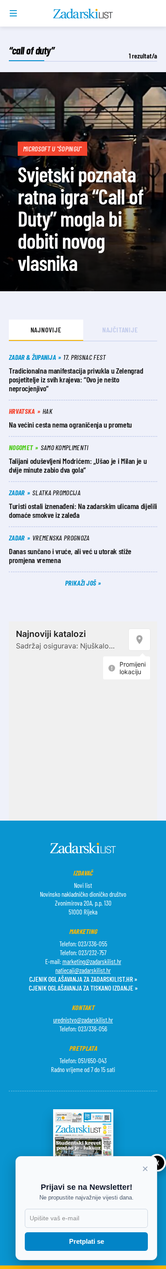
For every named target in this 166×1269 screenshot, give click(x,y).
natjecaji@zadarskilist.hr (83, 970)
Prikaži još (81, 583)
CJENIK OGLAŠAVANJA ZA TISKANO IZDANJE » (83, 988)
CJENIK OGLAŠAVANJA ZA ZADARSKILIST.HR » (83, 979)
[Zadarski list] (83, 13)
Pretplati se (86, 1241)
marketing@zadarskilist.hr (91, 961)
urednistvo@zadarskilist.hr (83, 1020)
